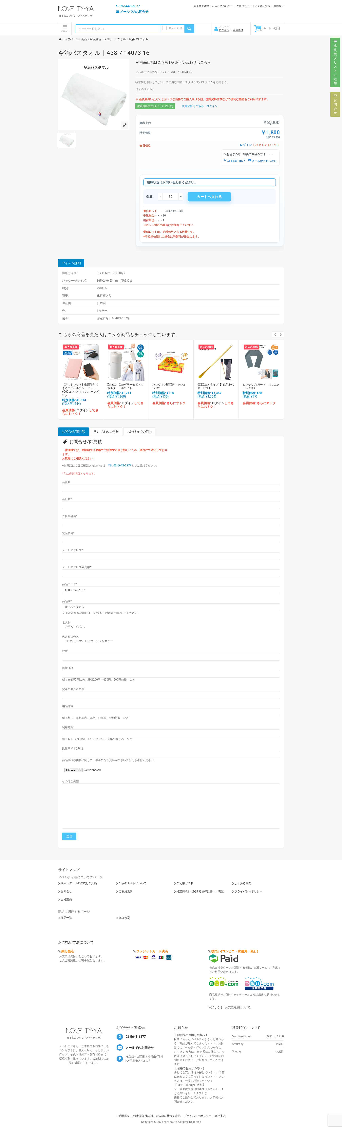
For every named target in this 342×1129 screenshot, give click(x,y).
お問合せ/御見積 (73, 431)
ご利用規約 (126, 891)
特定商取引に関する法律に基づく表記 (200, 891)
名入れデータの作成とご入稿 (79, 883)
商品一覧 (66, 917)
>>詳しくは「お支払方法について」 (230, 1007)
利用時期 (67, 727)
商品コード (69, 584)
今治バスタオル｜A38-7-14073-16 (103, 52)
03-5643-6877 (235, 160)
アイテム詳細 (71, 263)
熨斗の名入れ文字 (73, 689)
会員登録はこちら (193, 106)
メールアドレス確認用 (76, 567)
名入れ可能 (175, 28)
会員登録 (238, 30)
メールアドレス (72, 550)
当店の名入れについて (132, 883)
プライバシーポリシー (248, 891)
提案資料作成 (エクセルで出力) (155, 106)
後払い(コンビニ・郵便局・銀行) (234, 951)
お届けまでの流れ (139, 431)
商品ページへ (80, 361)
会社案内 (66, 899)
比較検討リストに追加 (335, 64)
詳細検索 (124, 917)
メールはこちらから (264, 160)
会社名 (67, 499)
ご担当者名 (69, 516)
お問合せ (279, 6)
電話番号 (68, 533)
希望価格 (67, 667)
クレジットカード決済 (152, 951)
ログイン (224, 30)
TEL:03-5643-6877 (119, 465)
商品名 (67, 601)
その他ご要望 (70, 781)
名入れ (66, 622)
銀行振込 (67, 951)
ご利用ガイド (244, 6)
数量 (65, 650)
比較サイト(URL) (72, 748)
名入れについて (221, 6)
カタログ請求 (201, 6)
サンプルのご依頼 (106, 431)
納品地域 (67, 706)
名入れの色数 (70, 636)
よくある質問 (262, 6)
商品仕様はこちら (153, 62)
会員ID (66, 482)
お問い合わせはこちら (192, 62)
